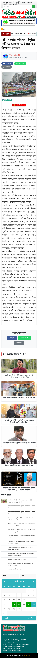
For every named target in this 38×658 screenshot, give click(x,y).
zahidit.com (27, 655)
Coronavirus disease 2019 (15, 569)
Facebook (8, 63)
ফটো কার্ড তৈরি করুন (19, 105)
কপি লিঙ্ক (8, 67)
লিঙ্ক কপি (19, 343)
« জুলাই (5, 618)
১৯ (14, 604)
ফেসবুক (12, 338)
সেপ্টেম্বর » (31, 618)
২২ (29, 604)
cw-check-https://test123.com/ (17, 559)
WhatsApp (21, 63)
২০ (19, 604)
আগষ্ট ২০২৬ (19, 581)
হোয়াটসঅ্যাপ (24, 338)
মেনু (4, 29)
